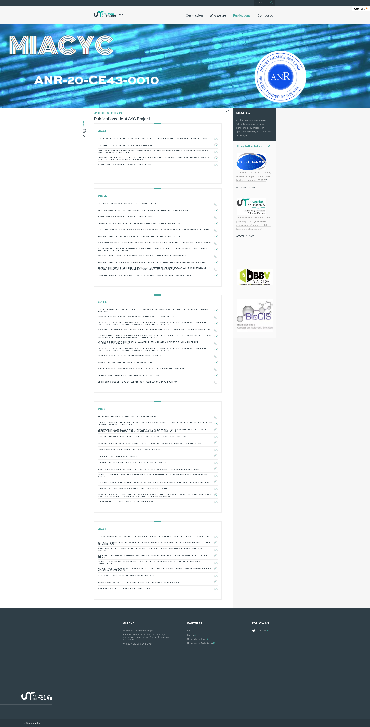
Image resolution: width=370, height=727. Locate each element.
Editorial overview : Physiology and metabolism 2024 (125, 145)
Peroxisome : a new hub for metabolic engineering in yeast (128, 576)
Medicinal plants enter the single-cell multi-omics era (125, 362)
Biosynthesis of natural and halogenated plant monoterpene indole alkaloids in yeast (143, 369)
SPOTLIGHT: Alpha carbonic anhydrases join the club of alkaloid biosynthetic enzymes (142, 256)
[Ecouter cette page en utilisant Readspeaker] (227, 112)
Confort (361, 8)
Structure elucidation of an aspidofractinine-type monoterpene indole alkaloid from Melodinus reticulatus (154, 330)
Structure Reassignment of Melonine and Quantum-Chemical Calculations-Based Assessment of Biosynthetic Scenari (153, 556)
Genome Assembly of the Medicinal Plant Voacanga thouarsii (129, 450)
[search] (261, 3)
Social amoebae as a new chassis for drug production (125, 502)
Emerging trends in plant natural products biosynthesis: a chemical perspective (139, 236)
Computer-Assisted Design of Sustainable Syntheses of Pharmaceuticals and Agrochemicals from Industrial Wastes (153, 475)
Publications (116, 113)
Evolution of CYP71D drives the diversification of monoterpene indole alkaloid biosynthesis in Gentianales (152, 139)
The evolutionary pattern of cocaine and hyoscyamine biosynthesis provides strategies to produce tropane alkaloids (153, 310)
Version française (101, 113)
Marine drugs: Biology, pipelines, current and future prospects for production (138, 582)
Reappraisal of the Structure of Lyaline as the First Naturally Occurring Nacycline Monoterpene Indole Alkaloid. (151, 549)
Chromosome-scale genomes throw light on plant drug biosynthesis (133, 489)
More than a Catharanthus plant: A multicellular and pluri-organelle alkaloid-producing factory (149, 469)
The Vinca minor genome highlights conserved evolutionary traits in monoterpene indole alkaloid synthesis (153, 482)
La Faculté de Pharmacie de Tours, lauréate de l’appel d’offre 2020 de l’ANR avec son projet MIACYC (253, 176)
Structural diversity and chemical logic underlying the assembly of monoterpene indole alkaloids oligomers (154, 243)
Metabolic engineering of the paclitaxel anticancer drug (127, 204)
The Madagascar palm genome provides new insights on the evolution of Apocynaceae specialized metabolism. (154, 230)
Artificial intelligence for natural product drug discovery (128, 375)
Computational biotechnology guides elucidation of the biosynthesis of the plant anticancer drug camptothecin (149, 562)
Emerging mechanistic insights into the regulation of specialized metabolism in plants (142, 437)
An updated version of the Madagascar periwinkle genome (128, 417)
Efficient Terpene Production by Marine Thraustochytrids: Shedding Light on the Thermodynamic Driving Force (154, 537)
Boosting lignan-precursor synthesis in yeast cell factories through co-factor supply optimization (149, 443)
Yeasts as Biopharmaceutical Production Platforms (124, 589)
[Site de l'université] (26, 698)
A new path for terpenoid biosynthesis (117, 456)
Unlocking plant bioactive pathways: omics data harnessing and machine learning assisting (145, 275)
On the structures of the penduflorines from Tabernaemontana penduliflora (137, 382)
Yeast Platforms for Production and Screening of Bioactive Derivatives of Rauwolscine (143, 210)
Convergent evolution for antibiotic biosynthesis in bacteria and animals (136, 317)
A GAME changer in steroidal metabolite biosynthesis (125, 165)
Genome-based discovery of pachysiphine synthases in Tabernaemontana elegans (139, 223)
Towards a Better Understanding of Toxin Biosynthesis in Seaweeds (132, 463)
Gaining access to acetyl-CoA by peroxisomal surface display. (129, 356)
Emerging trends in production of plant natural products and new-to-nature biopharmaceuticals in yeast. (153, 262)
